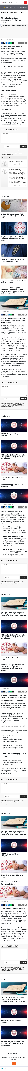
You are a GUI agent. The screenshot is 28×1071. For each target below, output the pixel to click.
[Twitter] (4, 43)
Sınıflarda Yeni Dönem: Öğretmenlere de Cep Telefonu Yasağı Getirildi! (16, 7)
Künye (10, 1057)
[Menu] (25, 2)
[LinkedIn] (9, 43)
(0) (15, 164)
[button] (21, 43)
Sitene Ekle (13, 1059)
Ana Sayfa (5, 12)
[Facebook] (2, 43)
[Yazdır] (19, 43)
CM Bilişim (6, 1068)
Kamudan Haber (13, 12)
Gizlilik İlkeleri (21, 1057)
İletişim (15, 1057)
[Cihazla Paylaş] (13, 43)
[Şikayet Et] (25, 165)
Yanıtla (11, 164)
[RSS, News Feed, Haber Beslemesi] (14, 1063)
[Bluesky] (6, 43)
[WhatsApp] (11, 43)
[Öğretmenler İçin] (9, 2)
